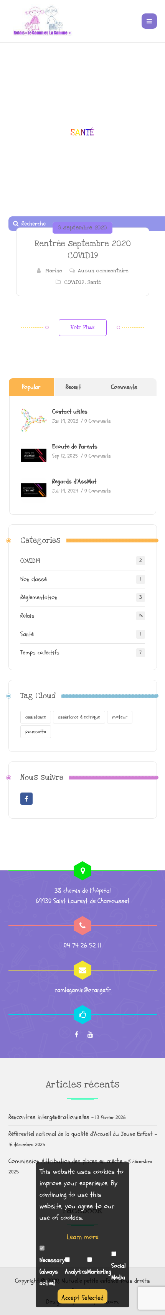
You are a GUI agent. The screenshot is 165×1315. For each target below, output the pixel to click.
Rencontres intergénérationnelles (48, 1117)
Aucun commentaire (103, 270)
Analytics (76, 1271)
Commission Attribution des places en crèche (65, 1161)
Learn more (83, 1237)
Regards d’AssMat (74, 481)
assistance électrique (79, 717)
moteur (119, 717)
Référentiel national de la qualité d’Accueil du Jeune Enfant (80, 1134)
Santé (94, 282)
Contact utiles (69, 411)
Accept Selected (82, 1298)
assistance (35, 717)
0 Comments (97, 421)
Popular (31, 387)
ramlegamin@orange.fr (82, 989)
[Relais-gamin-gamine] (41, 21)
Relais (27, 615)
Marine (53, 270)
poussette (35, 731)
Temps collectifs (39, 652)
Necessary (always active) (52, 1271)
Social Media (118, 1272)
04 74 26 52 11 (83, 945)
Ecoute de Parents (74, 446)
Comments (124, 387)
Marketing (99, 1271)
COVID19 (74, 282)
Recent (73, 387)
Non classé (33, 579)
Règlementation (39, 597)
